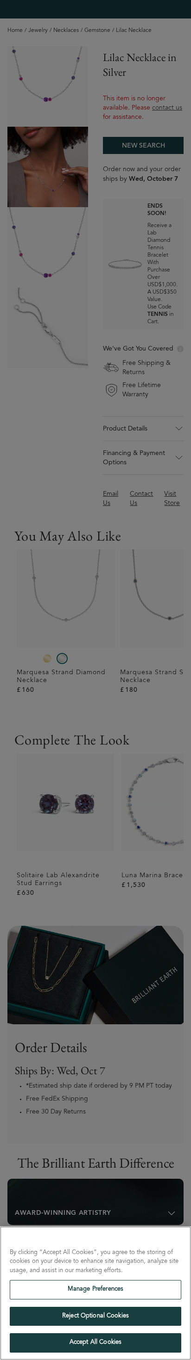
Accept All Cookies (95, 1343)
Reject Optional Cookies (95, 1316)
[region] (95, 1293)
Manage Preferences (95, 1289)
